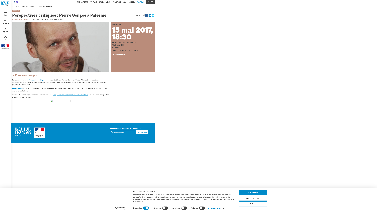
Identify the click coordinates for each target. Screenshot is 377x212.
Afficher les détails (214, 208)
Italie (94, 2)
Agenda (5, 31)
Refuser (253, 204)
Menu (5, 15)
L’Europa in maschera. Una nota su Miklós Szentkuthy (71, 95)
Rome (125, 2)
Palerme (140, 2)
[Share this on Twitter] (153, 15)
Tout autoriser (253, 192)
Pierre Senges (17, 89)
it (149, 2)
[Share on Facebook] (146, 15)
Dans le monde (84, 2)
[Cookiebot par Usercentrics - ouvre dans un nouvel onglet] (120, 208)
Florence (117, 2)
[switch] (165, 208)
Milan (108, 2)
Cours (101, 2)
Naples (132, 2)
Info (5, 40)
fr (152, 2)
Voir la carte (119, 55)
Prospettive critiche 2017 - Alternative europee (47, 19)
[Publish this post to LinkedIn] (150, 15)
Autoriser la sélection (253, 198)
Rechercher (5, 23)
